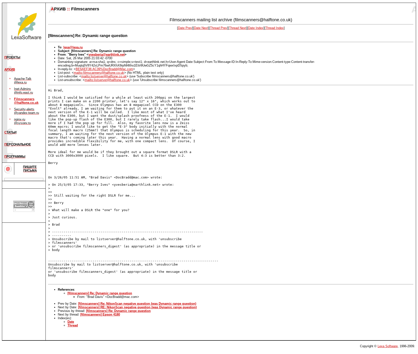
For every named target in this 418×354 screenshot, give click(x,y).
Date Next (201, 28)
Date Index (255, 28)
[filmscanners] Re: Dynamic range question (99, 293)
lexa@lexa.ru (73, 47)
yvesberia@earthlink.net (107, 54)
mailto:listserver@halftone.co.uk (104, 76)
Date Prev (185, 28)
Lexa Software (388, 346)
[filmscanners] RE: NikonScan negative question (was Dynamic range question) (137, 307)
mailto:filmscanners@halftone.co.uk (99, 72)
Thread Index (274, 28)
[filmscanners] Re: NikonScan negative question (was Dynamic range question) (137, 303)
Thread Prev (218, 28)
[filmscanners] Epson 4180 (100, 314)
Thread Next (237, 28)
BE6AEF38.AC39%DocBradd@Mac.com (104, 69)
